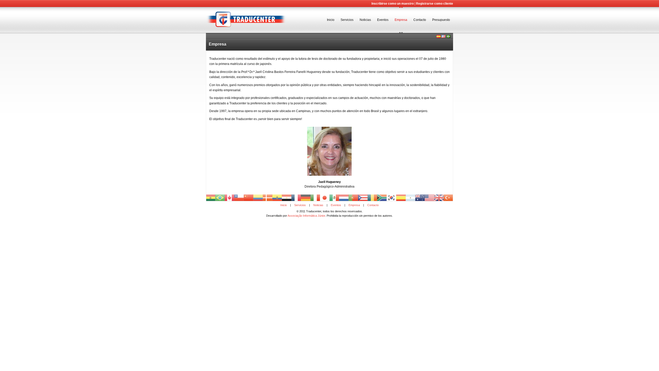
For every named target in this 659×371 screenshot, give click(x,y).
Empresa (401, 20)
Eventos (382, 20)
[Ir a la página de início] (246, 32)
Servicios (347, 20)
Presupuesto (441, 20)
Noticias (365, 20)
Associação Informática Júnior (306, 215)
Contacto (419, 20)
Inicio (330, 20)
